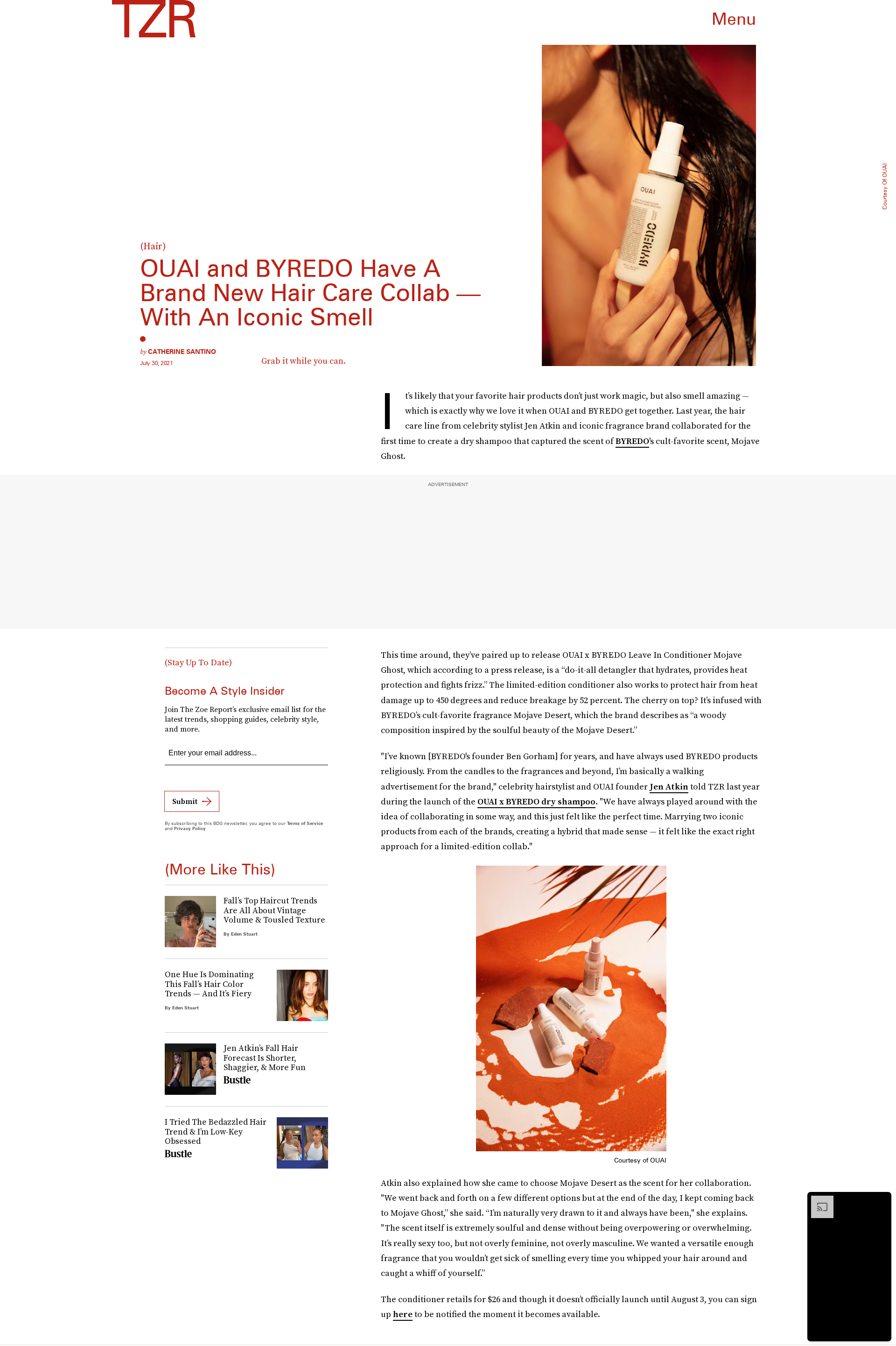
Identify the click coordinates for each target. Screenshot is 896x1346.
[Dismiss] (881, 1200)
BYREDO (632, 441)
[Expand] (817, 1200)
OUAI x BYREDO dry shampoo (536, 801)
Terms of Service (305, 823)
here (403, 1314)
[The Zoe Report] (154, 18)
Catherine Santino (182, 351)
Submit (184, 801)
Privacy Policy (190, 828)
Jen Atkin (669, 786)
